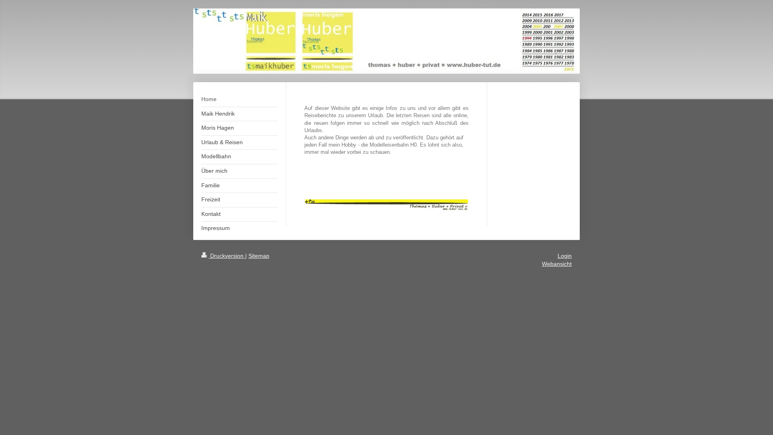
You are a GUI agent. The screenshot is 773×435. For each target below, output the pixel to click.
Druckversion (227, 256)
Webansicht (557, 264)
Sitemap (258, 256)
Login (565, 256)
